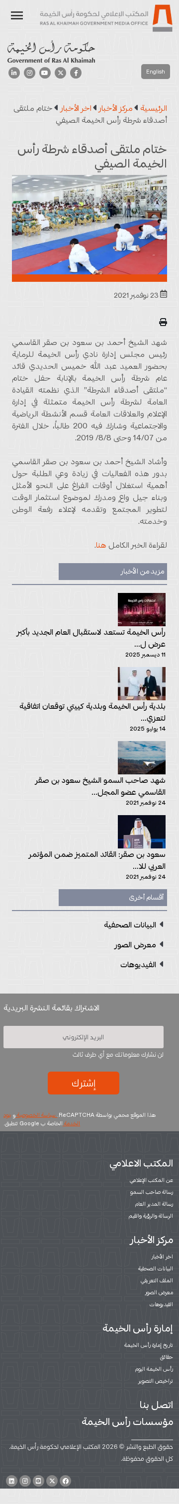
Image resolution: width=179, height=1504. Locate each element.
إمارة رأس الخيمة (137, 1328)
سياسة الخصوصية (36, 1114)
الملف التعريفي (157, 1280)
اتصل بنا (156, 1405)
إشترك (83, 1083)
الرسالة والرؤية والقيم (151, 1215)
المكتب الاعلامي (141, 1163)
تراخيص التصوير (155, 1380)
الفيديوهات (161, 1304)
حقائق (166, 1356)
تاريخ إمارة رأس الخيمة (148, 1344)
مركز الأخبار (151, 1240)
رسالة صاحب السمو (151, 1191)
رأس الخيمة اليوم (154, 1368)
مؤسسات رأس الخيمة (127, 1421)
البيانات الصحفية (155, 1268)
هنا (101, 545)
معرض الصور (159, 1292)
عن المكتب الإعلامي (151, 1179)
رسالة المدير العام (154, 1203)
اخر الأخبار (162, 1256)
